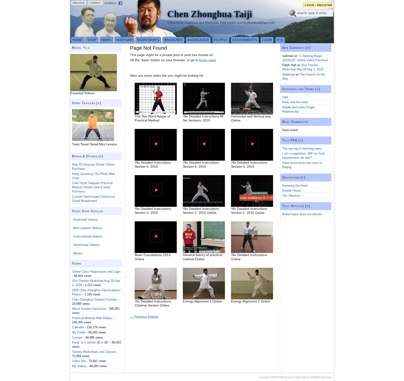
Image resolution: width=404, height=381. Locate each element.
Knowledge (198, 40)
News (106, 40)
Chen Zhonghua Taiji (209, 14)
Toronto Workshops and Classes (94, 352)
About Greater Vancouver (89, 308)
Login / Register (318, 5)
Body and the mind (295, 102)
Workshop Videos (86, 245)
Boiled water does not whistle (302, 214)
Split (285, 97)
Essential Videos (85, 219)
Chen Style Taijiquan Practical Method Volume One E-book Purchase (92, 187)
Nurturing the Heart (295, 185)
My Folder (79, 332)
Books (78, 253)
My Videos (79, 366)
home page (207, 60)
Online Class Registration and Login (96, 271)
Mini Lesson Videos (87, 228)
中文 (280, 40)
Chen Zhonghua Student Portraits (94, 299)
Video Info (79, 361)
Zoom (267, 40)
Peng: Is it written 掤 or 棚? (90, 342)
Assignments (244, 40)
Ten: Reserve (291, 195)
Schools (110, 3)
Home (77, 40)
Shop (92, 40)
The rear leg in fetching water (301, 148)
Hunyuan (124, 40)
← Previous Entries (144, 316)
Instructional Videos (87, 236)
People (221, 40)
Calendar (78, 327)
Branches (173, 40)
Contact (95, 3)
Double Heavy (291, 190)
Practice (79, 3)
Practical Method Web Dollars (92, 318)
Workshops (148, 40)
